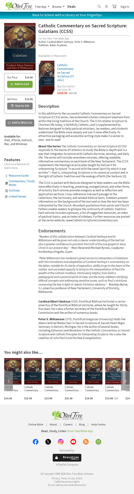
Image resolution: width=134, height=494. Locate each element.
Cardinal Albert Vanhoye (60, 42)
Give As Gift (21, 106)
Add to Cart (21, 84)
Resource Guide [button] (19, 176)
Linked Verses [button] (17, 196)
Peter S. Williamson (84, 42)
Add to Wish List (21, 123)
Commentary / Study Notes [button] (22, 183)
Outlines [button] (14, 191)
